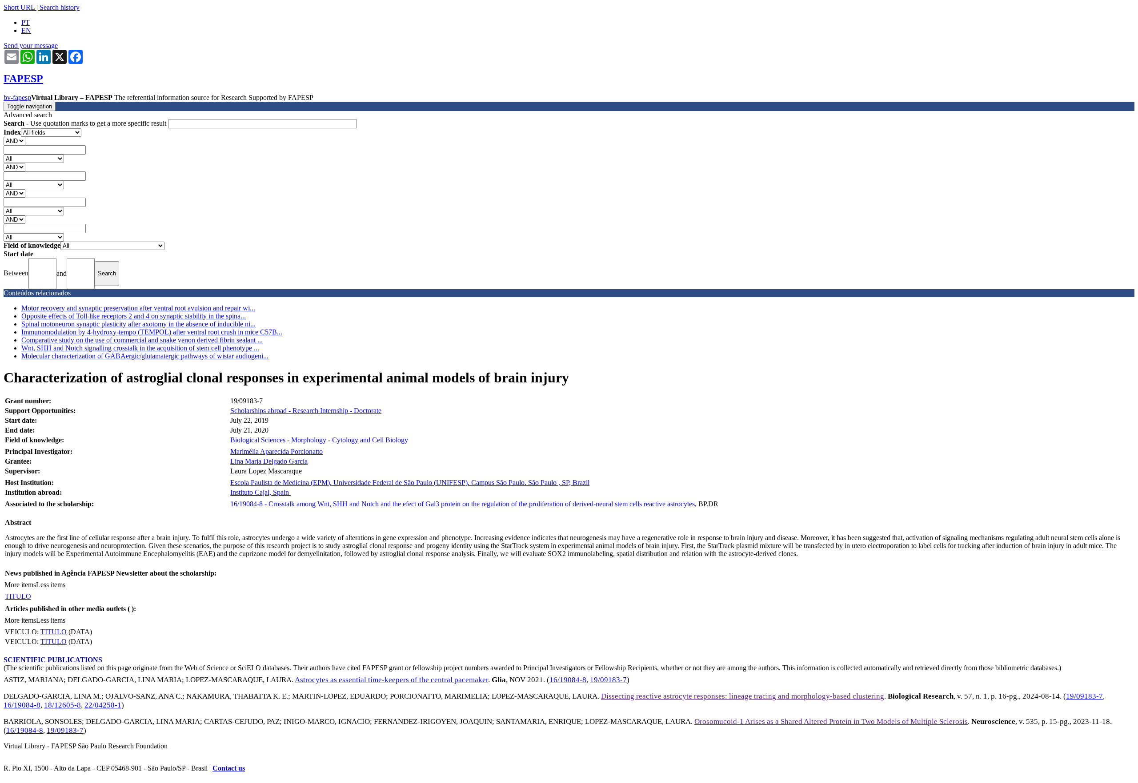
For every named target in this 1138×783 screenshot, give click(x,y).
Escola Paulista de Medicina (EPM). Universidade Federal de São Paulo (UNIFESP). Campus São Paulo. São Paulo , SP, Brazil (409, 482)
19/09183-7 (608, 680)
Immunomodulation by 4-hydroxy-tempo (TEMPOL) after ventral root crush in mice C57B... (151, 332)
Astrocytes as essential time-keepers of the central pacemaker (391, 680)
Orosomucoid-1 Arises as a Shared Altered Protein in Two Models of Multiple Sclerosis (831, 721)
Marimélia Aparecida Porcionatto (276, 451)
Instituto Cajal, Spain (260, 492)
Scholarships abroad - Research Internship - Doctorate (305, 410)
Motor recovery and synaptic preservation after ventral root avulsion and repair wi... (138, 308)
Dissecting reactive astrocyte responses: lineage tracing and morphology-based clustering (742, 696)
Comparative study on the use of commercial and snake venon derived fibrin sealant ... (142, 340)
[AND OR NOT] (14, 140)
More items (20, 584)
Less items (50, 584)
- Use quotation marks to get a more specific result (86, 123)
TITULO (18, 596)
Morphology (308, 440)
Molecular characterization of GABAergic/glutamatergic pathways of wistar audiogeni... (144, 356)
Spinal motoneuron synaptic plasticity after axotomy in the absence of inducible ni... (138, 324)
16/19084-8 (567, 680)
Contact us (228, 768)
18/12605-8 (62, 705)
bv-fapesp (17, 97)
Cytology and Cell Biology (370, 440)
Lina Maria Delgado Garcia (269, 461)
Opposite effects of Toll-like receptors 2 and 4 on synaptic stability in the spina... (133, 316)
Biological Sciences (257, 440)
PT (25, 22)
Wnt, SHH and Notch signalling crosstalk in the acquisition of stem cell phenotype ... (140, 348)
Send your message (31, 45)
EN (26, 30)
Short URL (19, 7)
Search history (60, 7)
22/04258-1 (102, 705)
